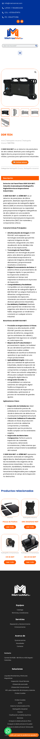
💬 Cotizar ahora (20, 162)
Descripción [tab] (8, 178)
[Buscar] (36, 45)
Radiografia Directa (16, 168)
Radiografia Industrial (13, 140)
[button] (20, 53)
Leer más (10, 527)
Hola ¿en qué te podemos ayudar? (23, 735)
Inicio (3, 140)
